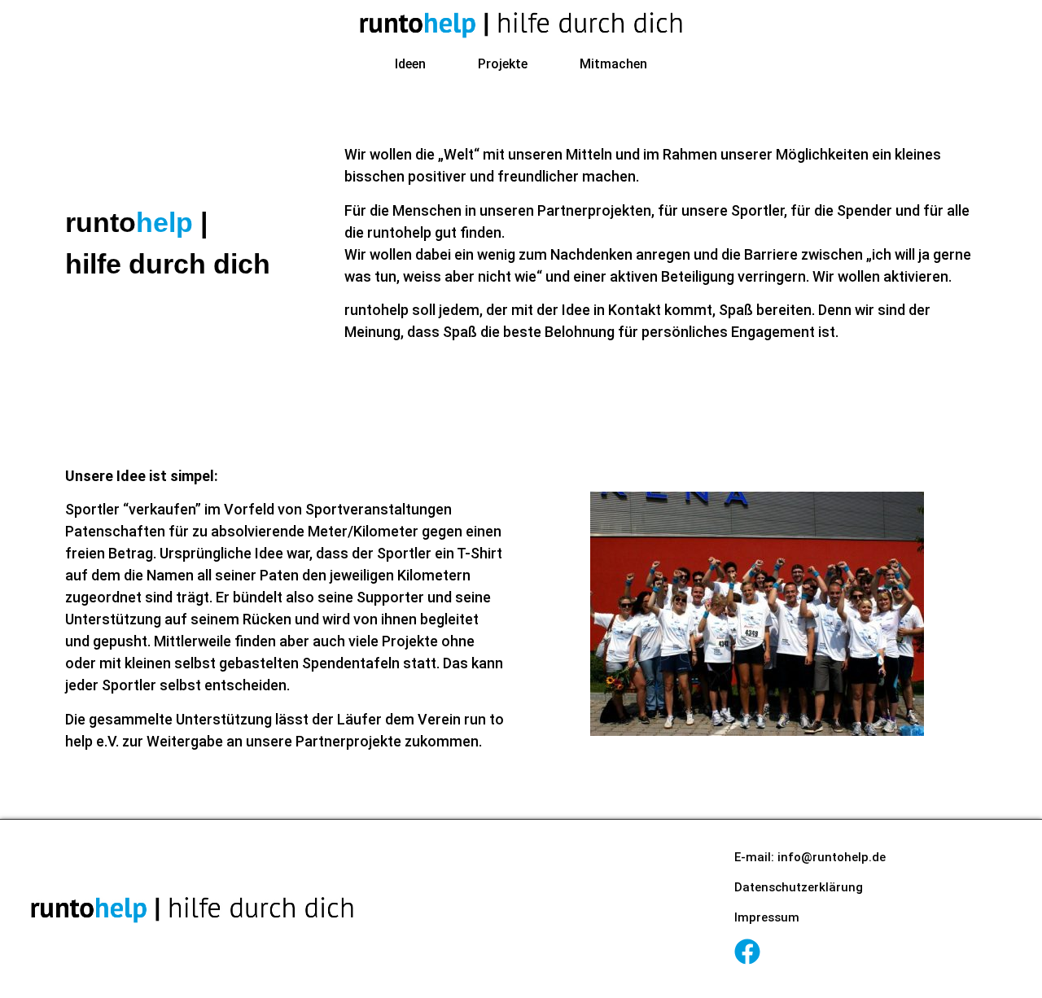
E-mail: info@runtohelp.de (810, 857)
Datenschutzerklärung (798, 887)
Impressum (766, 917)
